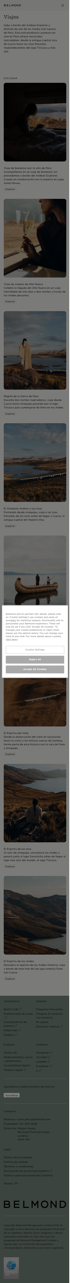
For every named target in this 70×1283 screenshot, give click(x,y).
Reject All (35, 659)
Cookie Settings (35, 649)
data (13, 620)
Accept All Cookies (34, 669)
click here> (12, 639)
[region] (35, 641)
